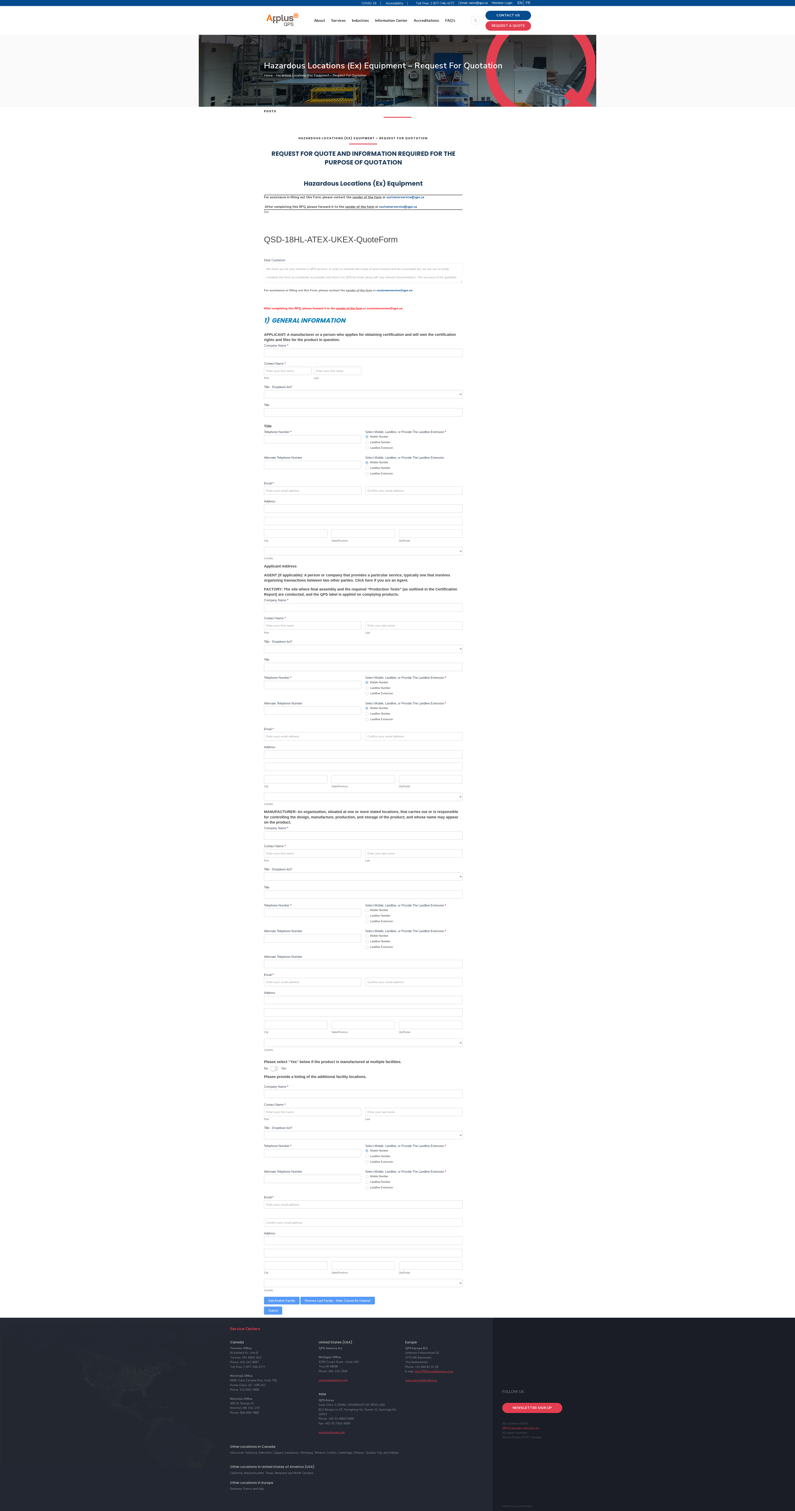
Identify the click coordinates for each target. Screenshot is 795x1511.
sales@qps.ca (478, 3)
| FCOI (525, 1437)
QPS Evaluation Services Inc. (521, 1428)
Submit (273, 1310)
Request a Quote (508, 25)
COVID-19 (369, 3)
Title (266, 405)
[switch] (274, 1068)
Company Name (276, 345)
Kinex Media (526, 1506)
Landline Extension (381, 447)
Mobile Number (378, 436)
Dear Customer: (275, 260)
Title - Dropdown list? (278, 387)
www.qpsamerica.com (333, 1380)
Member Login (502, 3)
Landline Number (379, 442)
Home (268, 75)
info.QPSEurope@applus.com (434, 1371)
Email (269, 483)
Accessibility (394, 3)
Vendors (536, 1437)
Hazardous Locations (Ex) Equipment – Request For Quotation (363, 138)
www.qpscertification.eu (421, 1380)
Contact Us (508, 15)
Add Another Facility (281, 1300)
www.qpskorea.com (332, 1432)
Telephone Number (278, 432)
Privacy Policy (511, 1437)
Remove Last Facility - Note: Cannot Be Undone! (338, 1300)
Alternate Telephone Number (283, 457)
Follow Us (513, 1391)
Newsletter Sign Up (532, 1408)
